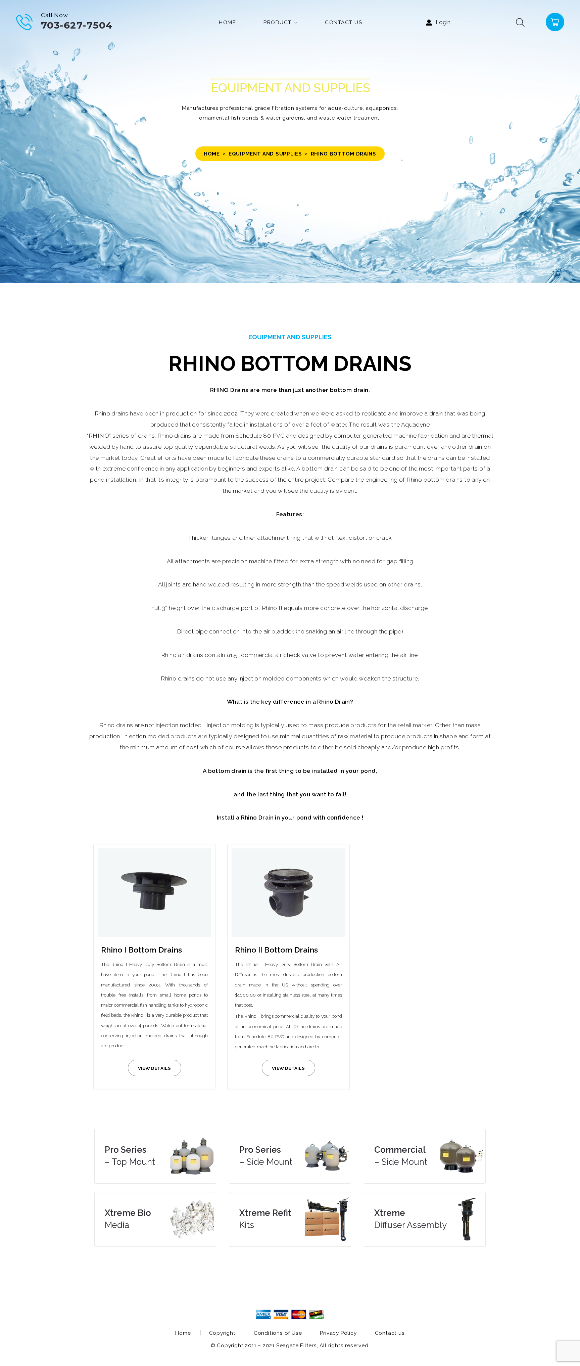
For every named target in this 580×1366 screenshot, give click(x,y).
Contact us (390, 1333)
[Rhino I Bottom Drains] (154, 892)
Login (443, 22)
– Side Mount (265, 1156)
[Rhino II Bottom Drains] (288, 892)
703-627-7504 (77, 25)
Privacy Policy (338, 1333)
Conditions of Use (278, 1333)
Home (212, 154)
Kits (265, 1219)
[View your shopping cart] (554, 22)
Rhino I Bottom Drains (141, 949)
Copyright (222, 1333)
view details (154, 1068)
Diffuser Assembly (410, 1219)
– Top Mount (130, 1156)
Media (128, 1219)
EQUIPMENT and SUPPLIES (265, 154)
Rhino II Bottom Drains (276, 949)
